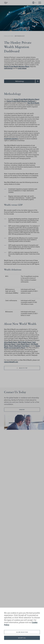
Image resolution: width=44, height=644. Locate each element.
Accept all (22, 638)
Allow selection (22, 632)
